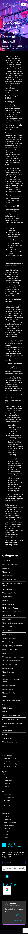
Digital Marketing (9, 604)
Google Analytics (9, 642)
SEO (4, 704)
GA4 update (7, 631)
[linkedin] (15, 884)
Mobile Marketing (9, 685)
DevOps (6, 600)
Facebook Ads (8, 619)
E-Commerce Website (11, 608)
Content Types (8, 589)
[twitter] (7, 884)
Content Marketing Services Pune (12, 584)
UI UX (5, 727)
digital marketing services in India (13, 307)
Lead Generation (9, 668)
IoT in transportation (10, 664)
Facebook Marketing (10, 627)
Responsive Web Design (12, 700)
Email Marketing (9, 616)
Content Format (8, 576)
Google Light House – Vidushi (13, 657)
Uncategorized (8, 731)
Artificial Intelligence (10, 564)
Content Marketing (9, 579)
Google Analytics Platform (12, 646)
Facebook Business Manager (13, 623)
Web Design (7, 738)
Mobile (5, 676)
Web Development (10, 742)
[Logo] (13, 904)
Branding (6, 572)
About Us (6, 561)
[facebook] (3, 884)
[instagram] (11, 884)
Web (5, 734)
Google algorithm (9, 638)
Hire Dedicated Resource (12, 661)
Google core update (10, 649)
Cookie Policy (18, 920)
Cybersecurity (8, 597)
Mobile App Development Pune (12, 681)
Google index (8, 653)
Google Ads (15, 48)
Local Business (8, 672)
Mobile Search (8, 689)
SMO (5, 712)
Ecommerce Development (12, 612)
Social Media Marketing (11, 716)
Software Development (11, 719)
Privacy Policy (17, 915)
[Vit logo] (11, 4)
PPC (4, 697)
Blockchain (7, 568)
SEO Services (8, 708)
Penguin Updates (9, 693)
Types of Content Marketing (13, 723)
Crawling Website (9, 593)
